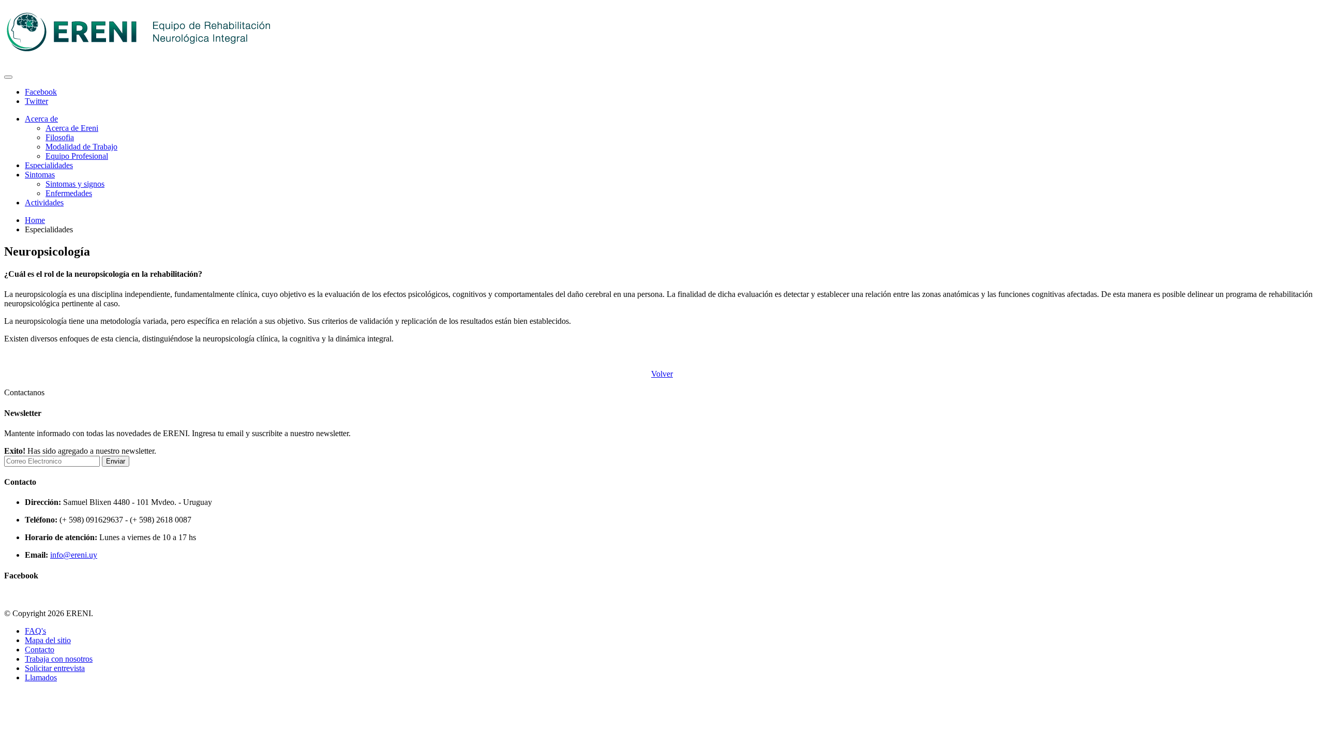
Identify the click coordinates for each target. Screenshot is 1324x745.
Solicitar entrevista (55, 668)
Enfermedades (69, 193)
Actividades (44, 202)
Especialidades (49, 165)
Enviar (115, 461)
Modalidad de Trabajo (81, 146)
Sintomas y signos (75, 184)
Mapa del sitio (48, 640)
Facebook (41, 91)
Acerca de (41, 118)
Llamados (41, 677)
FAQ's (35, 631)
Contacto (39, 649)
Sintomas (40, 174)
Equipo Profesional (77, 156)
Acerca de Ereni (72, 128)
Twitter (36, 101)
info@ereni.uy (73, 554)
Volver (662, 373)
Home (35, 220)
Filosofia (60, 137)
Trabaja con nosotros (59, 658)
